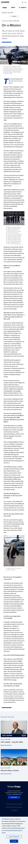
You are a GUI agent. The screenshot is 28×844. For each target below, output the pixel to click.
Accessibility (14, 810)
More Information (14, 836)
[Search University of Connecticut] (22, 2)
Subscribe (14, 797)
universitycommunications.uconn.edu (14, 792)
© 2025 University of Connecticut (14, 804)
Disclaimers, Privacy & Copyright (14, 807)
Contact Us (9, 794)
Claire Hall (16, 21)
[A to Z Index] (25, 2)
